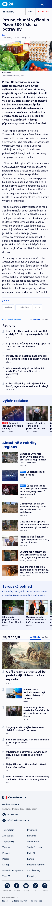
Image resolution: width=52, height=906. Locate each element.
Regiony (8, 307)
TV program (8, 829)
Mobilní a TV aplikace (12, 870)
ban (3, 35)
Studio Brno (33, 841)
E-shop (5, 864)
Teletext (6, 847)
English (5, 900)
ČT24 (37, 307)
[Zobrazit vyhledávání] (42, 4)
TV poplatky (8, 841)
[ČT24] (7, 4)
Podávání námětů (35, 864)
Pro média (32, 829)
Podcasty (6, 853)
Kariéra (30, 858)
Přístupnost (36, 900)
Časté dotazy (33, 870)
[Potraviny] (26, 56)
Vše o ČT (6, 876)
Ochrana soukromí (20, 900)
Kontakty (32, 876)
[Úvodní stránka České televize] (14, 797)
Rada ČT (31, 853)
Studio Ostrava (34, 847)
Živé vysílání (8, 835)
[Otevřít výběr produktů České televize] (49, 4)
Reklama (31, 835)
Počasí (5, 858)
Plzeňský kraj (23, 307)
